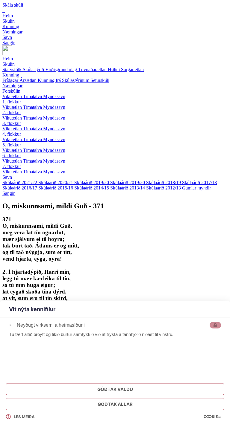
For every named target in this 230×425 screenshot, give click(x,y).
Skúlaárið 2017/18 (199, 182)
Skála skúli (12, 4)
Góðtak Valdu (115, 389)
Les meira (24, 416)
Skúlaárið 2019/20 (92, 182)
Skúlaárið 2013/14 (128, 187)
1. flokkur (11, 101)
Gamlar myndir (196, 187)
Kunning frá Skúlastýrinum (64, 80)
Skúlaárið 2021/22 (20, 182)
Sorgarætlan (132, 69)
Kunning (10, 74)
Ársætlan (28, 80)
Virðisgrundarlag (61, 69)
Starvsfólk (12, 69)
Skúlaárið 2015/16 (56, 187)
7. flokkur (11, 166)
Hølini (114, 69)
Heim (7, 58)
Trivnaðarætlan (93, 69)
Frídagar (10, 80)
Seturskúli (99, 80)
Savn (7, 177)
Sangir (8, 193)
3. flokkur (11, 123)
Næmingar (12, 85)
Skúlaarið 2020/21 (56, 182)
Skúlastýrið (34, 69)
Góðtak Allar (115, 404)
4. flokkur (11, 134)
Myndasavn (54, 96)
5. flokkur (11, 144)
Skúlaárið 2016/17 (20, 187)
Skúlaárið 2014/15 (92, 187)
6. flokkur (11, 155)
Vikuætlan (12, 96)
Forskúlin (11, 91)
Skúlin (8, 64)
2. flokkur (11, 112)
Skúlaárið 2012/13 (164, 187)
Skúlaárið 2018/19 (164, 182)
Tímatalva (33, 96)
